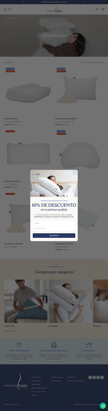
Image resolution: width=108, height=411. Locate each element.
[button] (54, 236)
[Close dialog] (75, 172)
